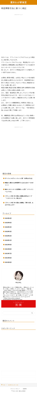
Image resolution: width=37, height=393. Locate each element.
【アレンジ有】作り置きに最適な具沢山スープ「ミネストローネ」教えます (18, 197)
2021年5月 (8, 262)
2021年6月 (8, 258)
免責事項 (25, 388)
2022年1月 (8, 240)
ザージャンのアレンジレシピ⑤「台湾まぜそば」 (19, 178)
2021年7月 (8, 253)
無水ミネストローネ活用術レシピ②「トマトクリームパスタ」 (19, 190)
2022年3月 (8, 231)
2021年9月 (8, 244)
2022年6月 (8, 222)
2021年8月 (8, 249)
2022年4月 (8, 227)
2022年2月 (8, 236)
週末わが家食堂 (18, 2)
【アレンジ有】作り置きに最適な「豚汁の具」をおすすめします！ (19, 204)
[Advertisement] (18, 35)
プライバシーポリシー (15, 388)
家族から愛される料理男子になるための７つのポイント (19, 184)
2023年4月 (8, 218)
